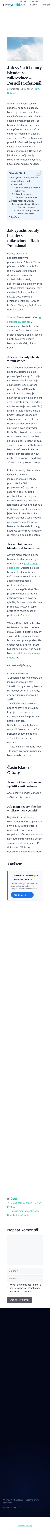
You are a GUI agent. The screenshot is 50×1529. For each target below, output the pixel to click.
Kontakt (7, 1436)
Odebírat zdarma (25, 1480)
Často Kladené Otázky (22, 200)
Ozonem (7, 1407)
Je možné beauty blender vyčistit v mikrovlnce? (27, 205)
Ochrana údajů (10, 1441)
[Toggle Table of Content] (37, 173)
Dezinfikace (9, 1390)
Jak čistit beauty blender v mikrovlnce (27, 189)
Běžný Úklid (23, 3)
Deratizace (8, 1385)
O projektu (8, 1424)
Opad (5, 1401)
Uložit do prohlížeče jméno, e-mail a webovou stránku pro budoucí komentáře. (26, 1288)
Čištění (13, 28)
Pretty (11, 5)
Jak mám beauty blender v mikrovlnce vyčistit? (27, 212)
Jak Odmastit (9, 1396)
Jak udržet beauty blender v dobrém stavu (27, 195)
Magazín (7, 1430)
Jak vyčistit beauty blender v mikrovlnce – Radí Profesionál (25, 181)
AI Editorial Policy (25, 1525)
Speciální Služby (34, 3)
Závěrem (15, 217)
